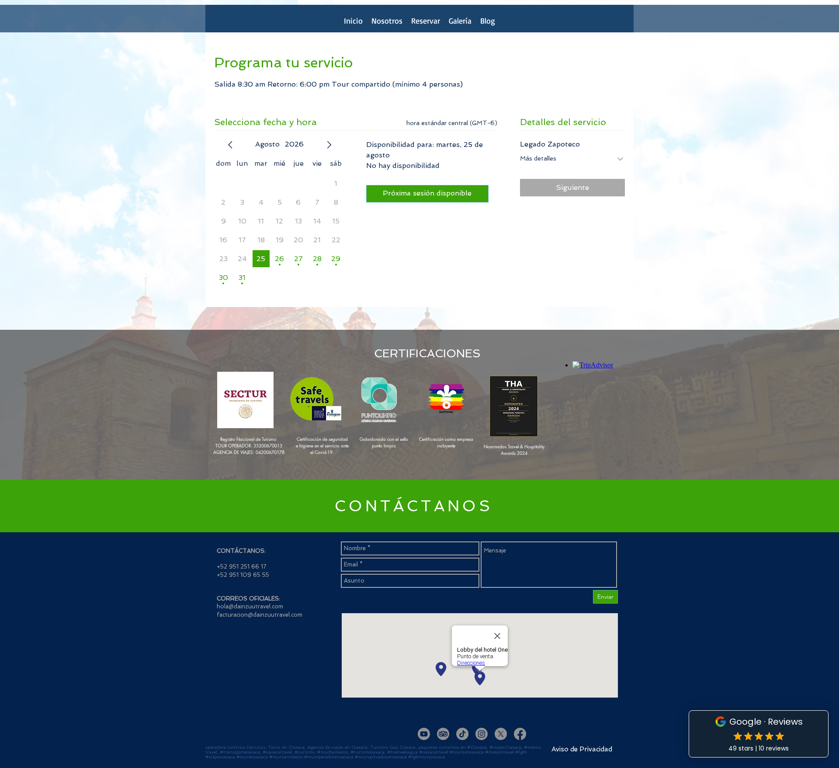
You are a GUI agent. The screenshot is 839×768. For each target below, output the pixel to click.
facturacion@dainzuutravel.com (259, 614)
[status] (451, 123)
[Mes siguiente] (329, 145)
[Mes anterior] (230, 145)
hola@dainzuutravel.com (250, 606)
